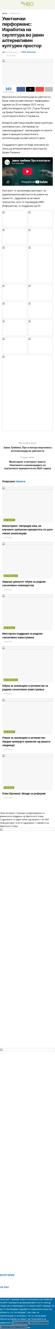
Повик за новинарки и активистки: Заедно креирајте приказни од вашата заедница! (26, 741)
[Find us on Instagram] (5, 1270)
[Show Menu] (3, 4)
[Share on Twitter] (30, 89)
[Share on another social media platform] (49, 89)
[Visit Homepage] (27, 4)
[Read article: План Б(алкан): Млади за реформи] (27, 772)
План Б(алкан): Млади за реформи (24, 793)
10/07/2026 (7, 538)
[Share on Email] (39, 89)
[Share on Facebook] (21, 89)
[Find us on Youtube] (10, 1270)
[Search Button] (51, 4)
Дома (4, 13)
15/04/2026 (7, 749)
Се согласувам (20, 1322)
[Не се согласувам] (29, 1327)
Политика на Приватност (13, 1326)
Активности (15, 13)
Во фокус (9, 520)
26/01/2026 (7, 798)
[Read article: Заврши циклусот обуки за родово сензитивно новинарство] (27, 560)
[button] (27, 1283)
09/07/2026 (7, 590)
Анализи (9, 788)
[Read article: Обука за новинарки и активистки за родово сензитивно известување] (27, 664)
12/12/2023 (11, 55)
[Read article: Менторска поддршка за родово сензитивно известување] (27, 612)
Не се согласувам (39, 1322)
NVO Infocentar (29, 52)
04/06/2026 (7, 694)
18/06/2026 (7, 642)
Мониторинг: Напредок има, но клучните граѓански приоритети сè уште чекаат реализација (27, 529)
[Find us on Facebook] (1, 1270)
